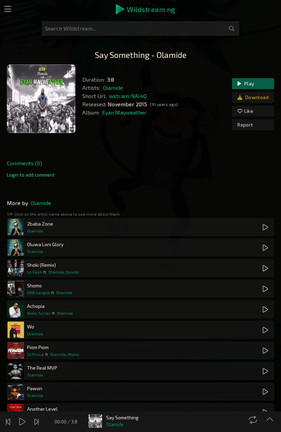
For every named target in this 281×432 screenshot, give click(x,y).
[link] (31, 174)
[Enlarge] (271, 419)
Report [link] (245, 125)
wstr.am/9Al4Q (128, 96)
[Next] (37, 421)
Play (248, 83)
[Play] (23, 421)
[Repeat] (254, 419)
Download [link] (256, 97)
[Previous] (8, 421)
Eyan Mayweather (124, 112)
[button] (144, 9)
